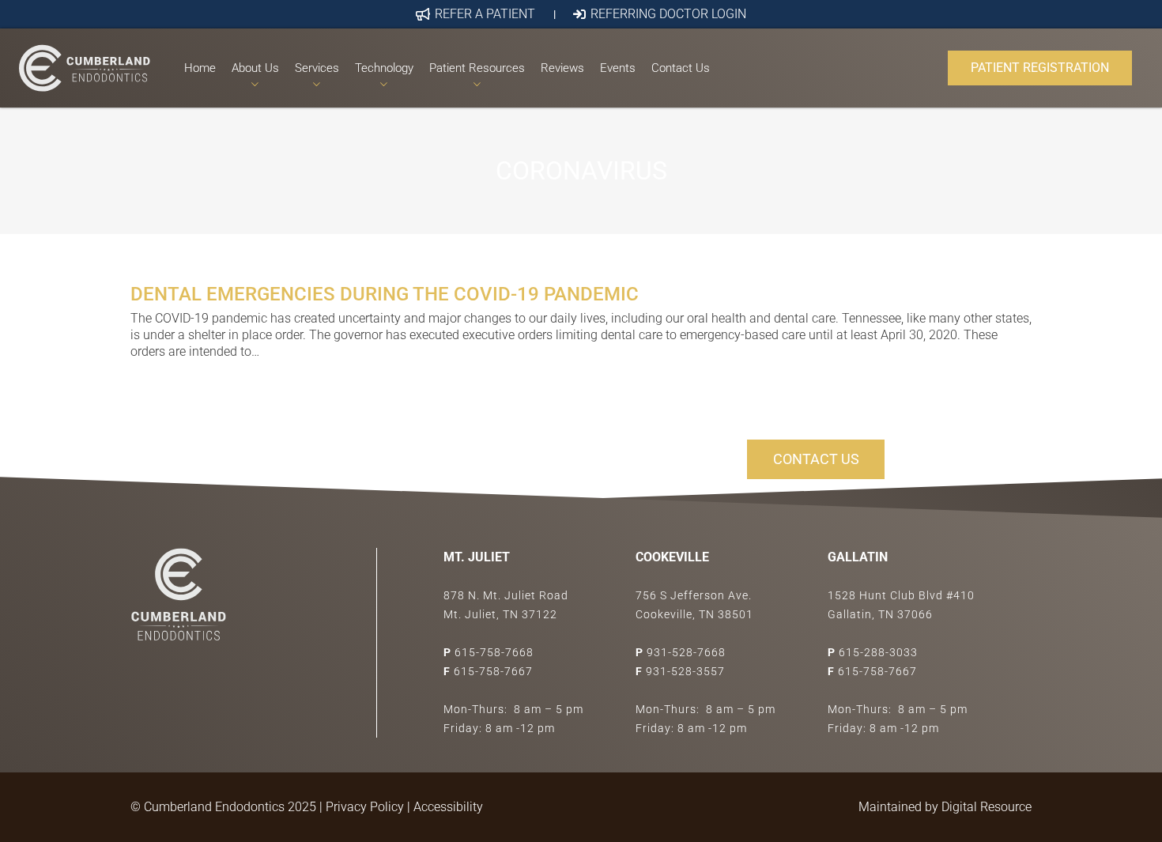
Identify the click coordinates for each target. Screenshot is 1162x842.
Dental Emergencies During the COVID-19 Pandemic (384, 294)
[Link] (84, 68)
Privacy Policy (365, 806)
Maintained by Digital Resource (945, 806)
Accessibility (448, 806)
